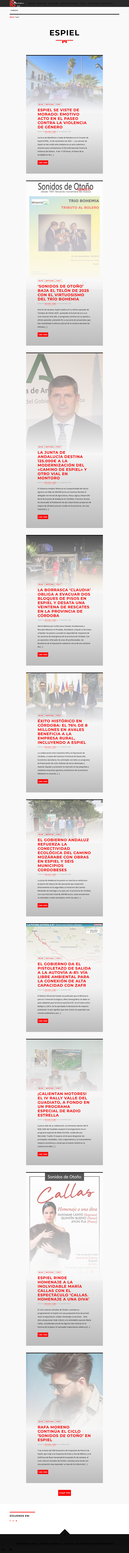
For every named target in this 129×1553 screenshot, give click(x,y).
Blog (41, 104)
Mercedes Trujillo (50, 131)
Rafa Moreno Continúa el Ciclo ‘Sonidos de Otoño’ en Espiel (64, 1433)
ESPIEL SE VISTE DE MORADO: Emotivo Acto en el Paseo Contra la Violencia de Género (62, 118)
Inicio (12, 17)
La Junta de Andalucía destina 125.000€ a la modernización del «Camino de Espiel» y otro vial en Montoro (62, 465)
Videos (14, 10)
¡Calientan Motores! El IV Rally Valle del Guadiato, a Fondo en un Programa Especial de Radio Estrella (64, 1104)
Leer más (42, 162)
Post (58, 104)
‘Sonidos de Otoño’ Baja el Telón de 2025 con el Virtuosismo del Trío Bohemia (63, 292)
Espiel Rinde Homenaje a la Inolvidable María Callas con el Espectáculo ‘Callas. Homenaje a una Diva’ (63, 1288)
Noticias (50, 104)
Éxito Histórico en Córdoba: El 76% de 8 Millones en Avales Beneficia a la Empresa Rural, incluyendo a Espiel (63, 732)
